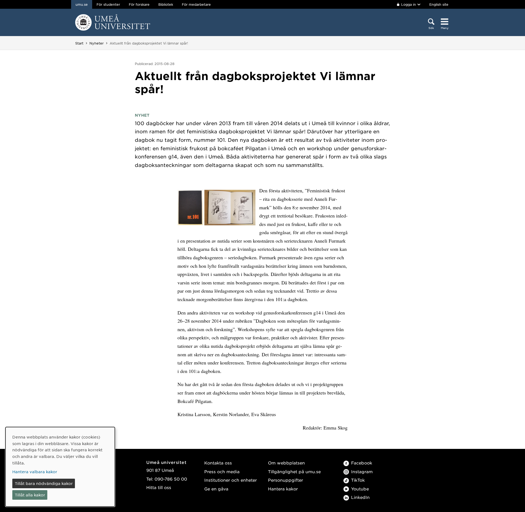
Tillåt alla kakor (30, 494)
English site (438, 4)
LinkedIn (360, 497)
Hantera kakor (283, 488)
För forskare (139, 4)
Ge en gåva (216, 488)
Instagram (362, 471)
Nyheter (96, 43)
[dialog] (60, 467)
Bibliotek (165, 4)
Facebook (361, 462)
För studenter (108, 4)
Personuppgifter (285, 479)
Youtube (360, 488)
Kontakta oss (218, 462)
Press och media (222, 471)
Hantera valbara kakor (34, 471)
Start (79, 43)
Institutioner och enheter (230, 479)
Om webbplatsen (286, 462)
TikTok (358, 479)
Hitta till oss (158, 487)
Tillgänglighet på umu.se (294, 471)
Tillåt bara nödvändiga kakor (44, 483)
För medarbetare (196, 4)
